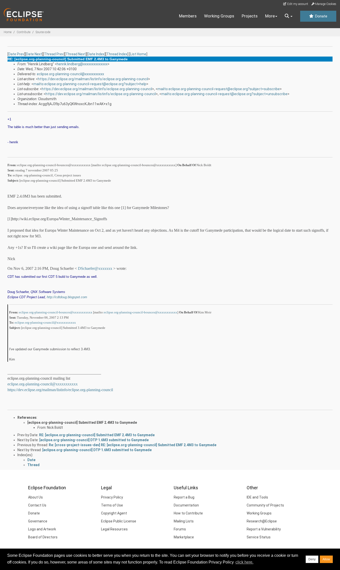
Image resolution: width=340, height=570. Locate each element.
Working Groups (219, 15)
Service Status (259, 537)
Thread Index (117, 54)
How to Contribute (188, 513)
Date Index (96, 54)
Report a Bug (184, 497)
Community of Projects (265, 505)
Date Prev (16, 54)
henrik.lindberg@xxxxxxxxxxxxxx (82, 64)
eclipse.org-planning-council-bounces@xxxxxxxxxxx (55, 312)
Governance (37, 521)
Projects (250, 15)
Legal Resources (114, 529)
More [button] (270, 15)
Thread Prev (54, 54)
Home (7, 32)
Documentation (186, 505)
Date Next (34, 54)
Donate (320, 16)
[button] (288, 16)
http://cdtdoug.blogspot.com (67, 297)
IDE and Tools (257, 497)
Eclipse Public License (118, 521)
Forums (180, 529)
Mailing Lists (184, 521)
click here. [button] (244, 562)
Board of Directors (42, 537)
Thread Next (76, 54)
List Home (138, 54)
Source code (43, 32)
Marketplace (184, 537)
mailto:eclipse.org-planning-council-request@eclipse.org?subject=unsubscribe (224, 94)
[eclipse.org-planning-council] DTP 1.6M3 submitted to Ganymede (94, 440)
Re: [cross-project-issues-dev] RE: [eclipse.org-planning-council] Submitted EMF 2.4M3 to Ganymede (132, 445)
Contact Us (37, 505)
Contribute (23, 32)
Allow (326, 559)
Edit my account (297, 4)
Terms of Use (112, 505)
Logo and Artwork (42, 529)
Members (188, 15)
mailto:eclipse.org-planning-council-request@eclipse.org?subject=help (89, 84)
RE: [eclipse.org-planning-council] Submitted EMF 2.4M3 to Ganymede (97, 435)
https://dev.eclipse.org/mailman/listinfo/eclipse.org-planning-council (93, 79)
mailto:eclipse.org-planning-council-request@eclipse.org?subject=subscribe (219, 89)
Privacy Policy (112, 497)
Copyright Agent (114, 513)
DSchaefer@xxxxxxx (95, 268)
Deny (312, 559)
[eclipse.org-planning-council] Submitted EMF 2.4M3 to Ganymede (82, 423)
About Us (35, 497)
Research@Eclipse (262, 521)
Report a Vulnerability (264, 529)
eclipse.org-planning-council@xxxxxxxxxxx (70, 74)
